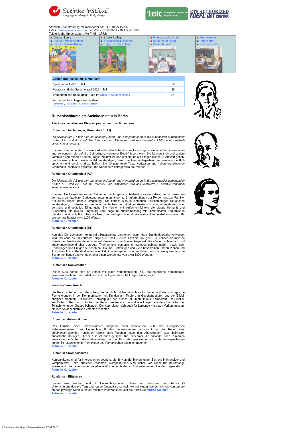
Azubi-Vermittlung (164, 40)
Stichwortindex (209, 44)
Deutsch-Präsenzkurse (68, 40)
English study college (117, 44)
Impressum (207, 40)
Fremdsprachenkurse (166, 37)
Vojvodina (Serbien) (88, 103)
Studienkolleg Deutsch (118, 40)
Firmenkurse (208, 37)
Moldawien (71, 103)
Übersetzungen (162, 44)
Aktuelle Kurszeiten (65, 221)
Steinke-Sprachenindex (115, 94)
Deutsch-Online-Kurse (67, 44)
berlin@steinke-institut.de (75, 30)
